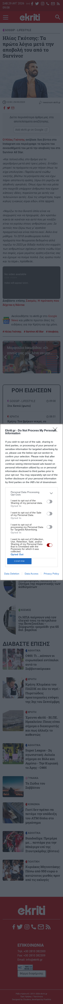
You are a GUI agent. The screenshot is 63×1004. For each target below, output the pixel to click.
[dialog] (31, 502)
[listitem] (31, 493)
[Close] (56, 430)
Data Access (31, 573)
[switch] (49, 501)
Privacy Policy (51, 573)
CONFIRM (19, 561)
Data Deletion (11, 573)
